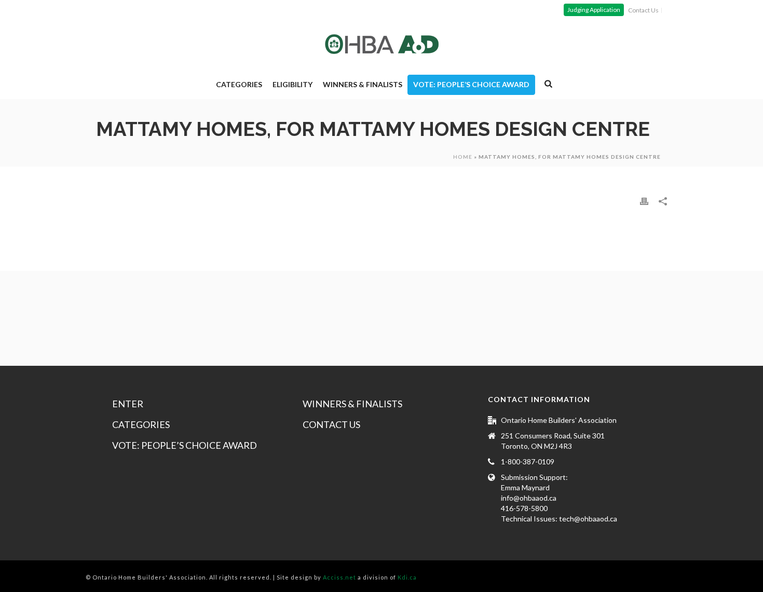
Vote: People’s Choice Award (471, 84)
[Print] (644, 201)
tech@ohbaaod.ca (588, 518)
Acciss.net (339, 577)
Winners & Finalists (362, 84)
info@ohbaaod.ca (528, 497)
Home (462, 157)
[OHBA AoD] (381, 44)
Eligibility (292, 84)
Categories (239, 84)
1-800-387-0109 (527, 461)
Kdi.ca (407, 577)
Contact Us (331, 424)
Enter (127, 403)
